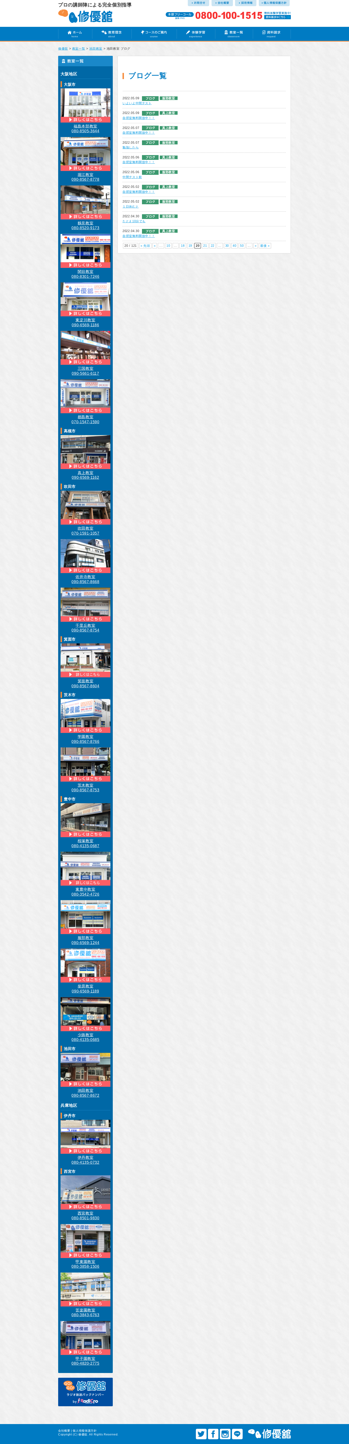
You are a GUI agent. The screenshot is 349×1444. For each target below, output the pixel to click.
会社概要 (64, 1430)
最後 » (265, 245)
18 (182, 245)
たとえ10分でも (134, 221)
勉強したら (131, 147)
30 (227, 245)
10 (168, 245)
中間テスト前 (132, 177)
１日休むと (131, 206)
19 (190, 245)
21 (205, 245)
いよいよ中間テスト (137, 103)
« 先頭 (145, 245)
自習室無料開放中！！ (139, 118)
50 (242, 245)
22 (212, 245)
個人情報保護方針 (85, 1430)
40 (234, 245)
